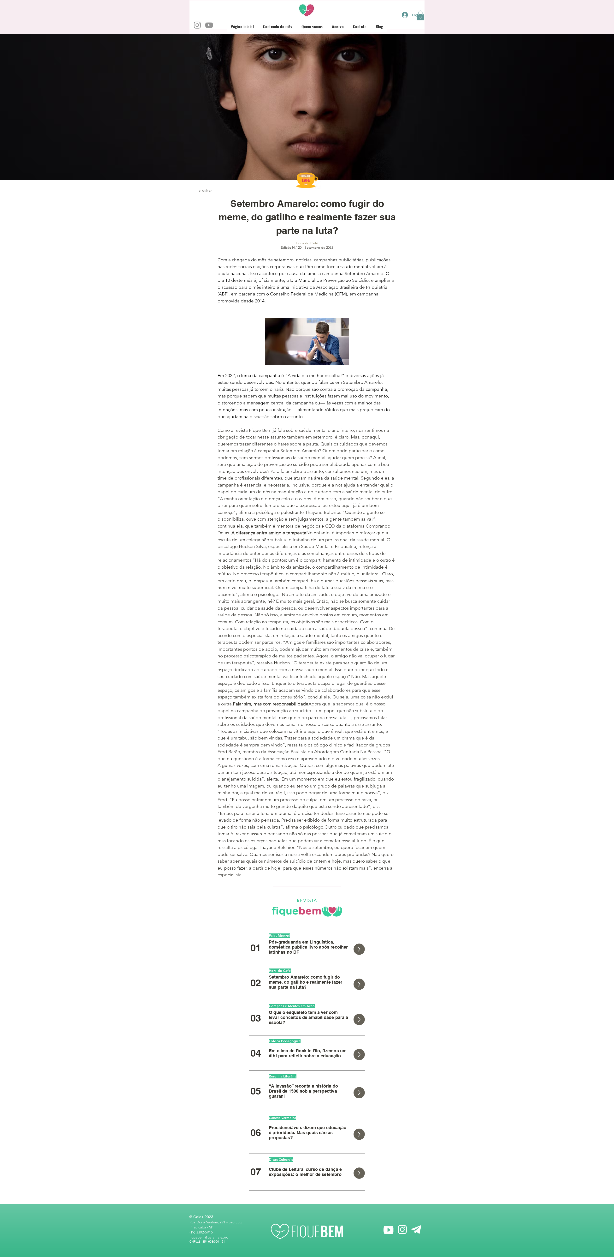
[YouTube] (209, 25)
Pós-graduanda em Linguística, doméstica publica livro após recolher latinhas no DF (308, 947)
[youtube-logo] (388, 1229)
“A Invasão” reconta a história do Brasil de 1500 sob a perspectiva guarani (303, 1091)
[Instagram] (197, 25)
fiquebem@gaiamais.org (208, 1237)
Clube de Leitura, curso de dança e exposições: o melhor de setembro (305, 1172)
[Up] (359, 949)
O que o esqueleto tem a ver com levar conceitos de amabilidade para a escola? (308, 1017)
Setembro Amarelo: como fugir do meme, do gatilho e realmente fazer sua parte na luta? (305, 982)
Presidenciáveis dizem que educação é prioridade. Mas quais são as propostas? (307, 1132)
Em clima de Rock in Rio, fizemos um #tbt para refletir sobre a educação (308, 1053)
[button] (420, 15)
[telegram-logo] (416, 1229)
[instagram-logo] (402, 1229)
